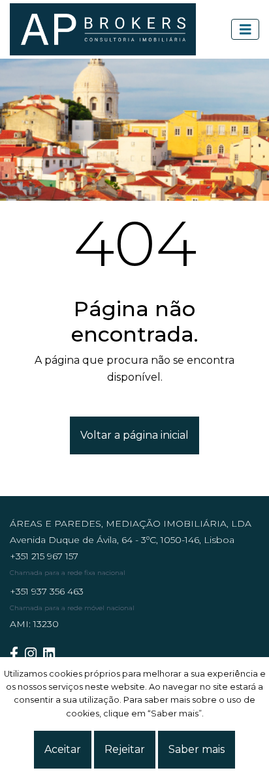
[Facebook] (17, 653)
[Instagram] (34, 653)
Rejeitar (124, 749)
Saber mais (196, 749)
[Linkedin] (52, 653)
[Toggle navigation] (245, 29)
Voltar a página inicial (134, 435)
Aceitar (62, 749)
